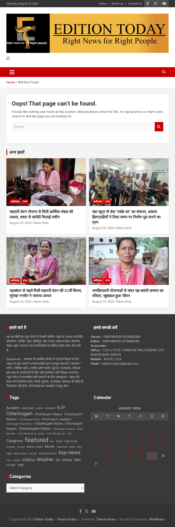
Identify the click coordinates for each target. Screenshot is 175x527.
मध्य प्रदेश (10, 465)
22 (152, 448)
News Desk (41, 223)
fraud (59, 441)
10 (96, 440)
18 (107, 448)
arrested (50, 408)
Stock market (20, 453)
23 (163, 448)
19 (118, 448)
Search (159, 127)
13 (129, 440)
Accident (13, 408)
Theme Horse (105, 519)
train (8, 460)
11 (107, 440)
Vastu (16, 460)
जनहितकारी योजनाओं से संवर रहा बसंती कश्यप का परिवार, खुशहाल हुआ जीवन (127, 293)
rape (9, 453)
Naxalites (62, 446)
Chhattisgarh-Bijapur (49, 414)
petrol (72, 447)
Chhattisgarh (19, 413)
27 (129, 456)
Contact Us (135, 3)
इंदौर (58, 460)
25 (107, 456)
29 (152, 456)
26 (118, 456)
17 (96, 448)
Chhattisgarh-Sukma (64, 429)
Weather (45, 459)
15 (152, 440)
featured (36, 440)
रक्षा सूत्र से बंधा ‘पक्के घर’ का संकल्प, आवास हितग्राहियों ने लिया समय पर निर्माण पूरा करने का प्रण (126, 217)
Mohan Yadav (35, 446)
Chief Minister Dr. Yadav (30, 433)
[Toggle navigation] (12, 72)
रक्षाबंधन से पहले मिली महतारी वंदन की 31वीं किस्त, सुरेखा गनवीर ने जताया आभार (46, 293)
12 (118, 440)
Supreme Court (48, 453)
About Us (117, 3)
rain (79, 446)
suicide (33, 453)
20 (129, 448)
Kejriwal (10, 447)
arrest (39, 408)
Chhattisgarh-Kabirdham (19, 423)
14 (141, 440)
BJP (61, 407)
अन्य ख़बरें (17, 152)
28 (141, 456)
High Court (70, 441)
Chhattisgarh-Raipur (35, 428)
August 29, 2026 (21, 223)
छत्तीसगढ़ (67, 460)
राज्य (25, 201)
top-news (70, 452)
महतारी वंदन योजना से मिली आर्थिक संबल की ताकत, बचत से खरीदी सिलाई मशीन (41, 214)
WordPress (157, 519)
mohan (21, 447)
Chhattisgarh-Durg (29, 419)
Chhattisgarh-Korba (49, 423)
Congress (14, 440)
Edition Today (43, 519)
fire (52, 441)
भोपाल (77, 460)
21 (141, 448)
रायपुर (20, 465)
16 (163, 440)
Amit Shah (28, 408)
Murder (50, 447)
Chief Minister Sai (55, 433)
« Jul (94, 471)
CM (69, 433)
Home (102, 3)
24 (96, 456)
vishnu (28, 459)
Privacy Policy (67, 519)
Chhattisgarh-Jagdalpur (56, 419)
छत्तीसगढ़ (15, 201)
